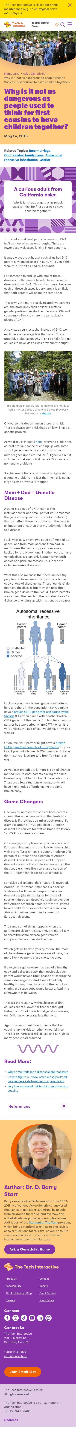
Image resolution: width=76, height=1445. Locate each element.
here (39, 442)
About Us (11, 1279)
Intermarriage (40, 150)
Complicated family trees (23, 155)
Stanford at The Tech (43, 1222)
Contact (44, 1279)
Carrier (45, 159)
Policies (11, 1420)
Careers (10, 1300)
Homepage (11, 73)
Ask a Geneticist (34, 73)
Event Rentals (47, 1293)
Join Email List (23, 1372)
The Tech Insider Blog (19, 1293)
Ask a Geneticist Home (30, 1249)
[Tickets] (57, 24)
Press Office (46, 1300)
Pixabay (46, 413)
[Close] (69, 5)
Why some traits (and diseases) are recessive (38, 1072)
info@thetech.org (16, 1356)
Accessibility (13, 1286)
